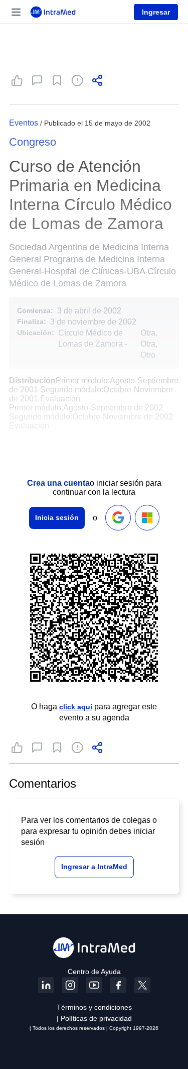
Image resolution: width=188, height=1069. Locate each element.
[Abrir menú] (16, 12)
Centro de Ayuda (94, 972)
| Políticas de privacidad (94, 1018)
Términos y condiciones (94, 1007)
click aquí (75, 707)
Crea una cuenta (58, 483)
